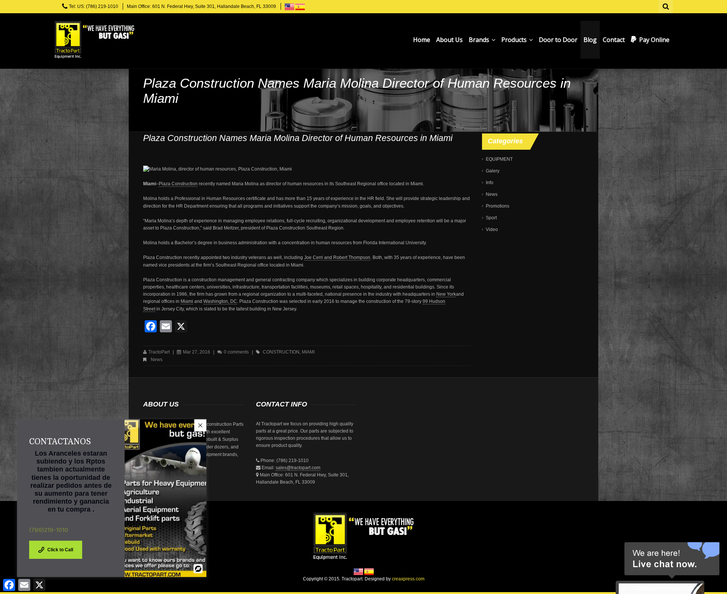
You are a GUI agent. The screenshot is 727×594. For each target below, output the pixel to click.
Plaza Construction (178, 183)
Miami (187, 301)
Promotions (497, 206)
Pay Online (654, 40)
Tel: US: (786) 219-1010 (93, 6)
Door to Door (558, 40)
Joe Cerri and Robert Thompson (337, 257)
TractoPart (159, 352)
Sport (491, 217)
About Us (449, 40)
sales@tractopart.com (298, 467)
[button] (200, 425)
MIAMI (308, 352)
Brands (480, 40)
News (156, 359)
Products (514, 40)
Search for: (666, 5)
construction (281, 352)
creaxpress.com (408, 579)
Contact (614, 40)
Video (492, 229)
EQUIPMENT (499, 159)
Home (421, 40)
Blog (590, 40)
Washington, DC (220, 301)
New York (446, 294)
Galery (492, 171)
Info (489, 182)
